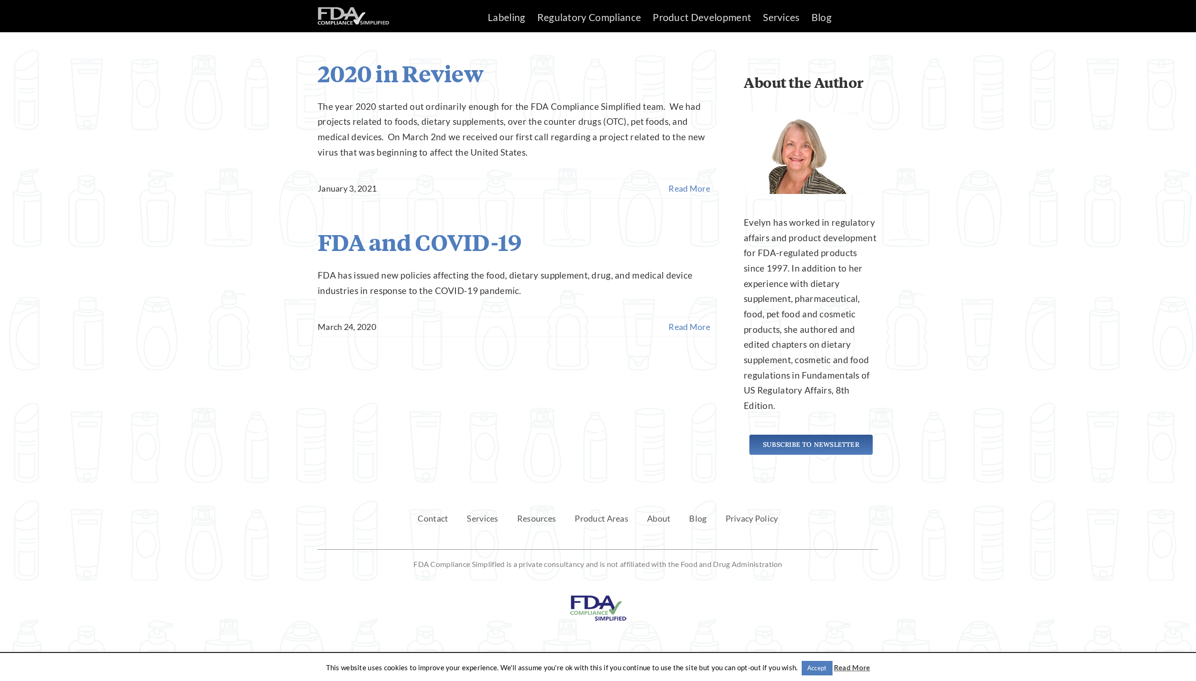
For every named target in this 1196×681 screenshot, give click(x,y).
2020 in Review (400, 73)
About (658, 518)
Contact (433, 518)
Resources (536, 518)
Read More (689, 188)
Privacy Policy (752, 518)
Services (482, 518)
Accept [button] (817, 668)
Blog (697, 518)
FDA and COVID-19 (419, 242)
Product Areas (601, 518)
